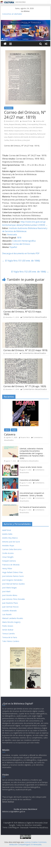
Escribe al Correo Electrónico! (25, 809)
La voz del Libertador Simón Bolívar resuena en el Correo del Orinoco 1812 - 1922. (23, 130)
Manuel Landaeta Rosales (12, 618)
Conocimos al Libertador (12, 14)
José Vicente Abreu (9, 595)
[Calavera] (25, 402)
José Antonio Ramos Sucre (13, 576)
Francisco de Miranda (10, 564)
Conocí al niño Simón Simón (31, 467)
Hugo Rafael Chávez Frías (12, 572)
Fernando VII (8, 127)
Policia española (30, 134)
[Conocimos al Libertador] (10, 479)
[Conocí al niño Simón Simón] (10, 466)
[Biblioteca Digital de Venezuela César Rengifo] (25, 21)
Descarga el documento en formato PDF (20, 253)
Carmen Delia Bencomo (12, 549)
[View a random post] (46, 43)
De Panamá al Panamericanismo (33, 507)
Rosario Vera (25, 437)
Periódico (8, 108)
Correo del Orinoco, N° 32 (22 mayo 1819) (25, 350)
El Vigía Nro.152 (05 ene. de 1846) (30, 271)
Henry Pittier (7, 568)
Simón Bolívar (7, 630)
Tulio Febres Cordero (10, 641)
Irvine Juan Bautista (20, 127)
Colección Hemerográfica (24, 240)
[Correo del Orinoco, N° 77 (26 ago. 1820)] (22, 360)
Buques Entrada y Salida (17, 124)
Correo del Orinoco (21, 244)
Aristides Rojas (8, 545)
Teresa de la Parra (9, 637)
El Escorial (42, 124)
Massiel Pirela (27, 121)
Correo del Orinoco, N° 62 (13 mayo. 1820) (22, 313)
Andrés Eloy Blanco (10, 538)
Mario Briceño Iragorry (11, 622)
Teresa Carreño (8, 633)
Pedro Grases (7, 626)
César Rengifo (7, 557)
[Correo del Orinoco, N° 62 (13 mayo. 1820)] (22, 285)
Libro (7, 430)
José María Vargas (9, 587)
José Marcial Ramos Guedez (13, 584)
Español (13, 247)
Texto (14, 430)
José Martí (6, 591)
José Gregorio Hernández (12, 580)
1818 (19, 237)
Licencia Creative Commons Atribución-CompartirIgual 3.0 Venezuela (28, 843)
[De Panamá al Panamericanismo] (10, 506)
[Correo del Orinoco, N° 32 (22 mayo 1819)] (22, 324)
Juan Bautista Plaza (10, 603)
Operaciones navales (16, 134)
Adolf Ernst (6, 530)
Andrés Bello (7, 534)
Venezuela (12, 234)
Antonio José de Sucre (11, 542)
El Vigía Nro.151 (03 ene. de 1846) (21, 260)
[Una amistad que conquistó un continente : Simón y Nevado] (10, 492)
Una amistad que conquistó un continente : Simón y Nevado (32, 494)
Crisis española (32, 124)
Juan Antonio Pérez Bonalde (13, 599)
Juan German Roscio (10, 607)
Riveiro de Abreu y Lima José (20, 140)
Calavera (9, 434)
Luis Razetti (7, 614)
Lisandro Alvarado (9, 610)
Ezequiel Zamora (9, 561)
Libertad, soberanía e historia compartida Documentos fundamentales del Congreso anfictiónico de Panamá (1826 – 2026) (32, 453)
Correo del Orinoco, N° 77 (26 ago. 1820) (24, 386)
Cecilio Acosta (7, 553)
